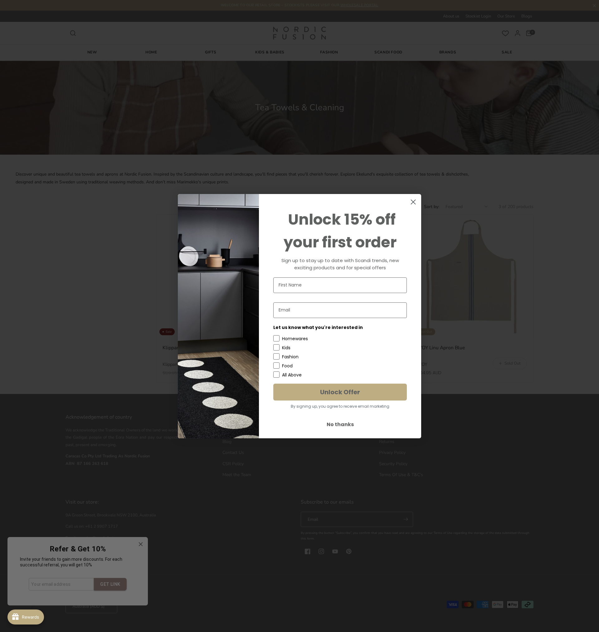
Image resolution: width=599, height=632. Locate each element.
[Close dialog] (413, 202)
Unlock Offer (340, 392)
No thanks (340, 424)
